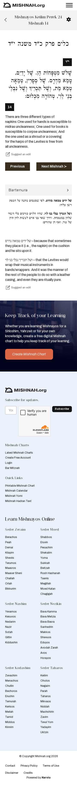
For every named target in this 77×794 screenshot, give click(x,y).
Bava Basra (47, 621)
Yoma (44, 557)
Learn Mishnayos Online (30, 519)
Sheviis (9, 557)
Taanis (44, 578)
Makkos (45, 632)
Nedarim (10, 621)
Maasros (10, 567)
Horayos (45, 658)
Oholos (45, 680)
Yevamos (11, 611)
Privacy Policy (29, 765)
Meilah (9, 711)
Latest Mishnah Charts (19, 452)
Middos (10, 722)
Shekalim (46, 552)
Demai (9, 547)
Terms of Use (51, 765)
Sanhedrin (46, 626)
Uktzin (44, 732)
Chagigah (46, 593)
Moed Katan (47, 588)
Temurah (10, 701)
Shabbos (46, 537)
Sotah (9, 632)
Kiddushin (11, 642)
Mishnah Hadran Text (18, 501)
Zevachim (11, 675)
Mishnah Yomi (13, 495)
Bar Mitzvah (12, 468)
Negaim (45, 685)
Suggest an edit (21, 154)
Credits (28, 772)
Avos (43, 652)
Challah (10, 578)
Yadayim (45, 727)
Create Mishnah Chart (29, 354)
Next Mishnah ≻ (54, 166)
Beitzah (45, 567)
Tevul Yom (46, 722)
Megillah (45, 583)
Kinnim (9, 727)
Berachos (11, 537)
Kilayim (9, 552)
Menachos (11, 680)
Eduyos (45, 642)
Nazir (8, 626)
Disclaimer (11, 772)
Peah (8, 542)
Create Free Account (18, 457)
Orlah (8, 583)
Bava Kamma (48, 611)
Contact (10, 765)
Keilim (44, 675)
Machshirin (47, 711)
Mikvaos (45, 701)
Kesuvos (10, 616)
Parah (43, 691)
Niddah (44, 706)
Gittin (8, 637)
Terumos (10, 563)
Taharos (45, 696)
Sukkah (45, 563)
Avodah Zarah (49, 647)
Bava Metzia (48, 616)
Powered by (38, 777)
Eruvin (44, 542)
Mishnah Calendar (16, 490)
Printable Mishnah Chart (20, 485)
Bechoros (11, 691)
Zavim (44, 716)
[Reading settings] (68, 19)
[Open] (69, 5)
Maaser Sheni (13, 573)
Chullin (9, 685)
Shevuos (45, 637)
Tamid (9, 716)
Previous (17, 166)
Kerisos (10, 706)
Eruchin (9, 696)
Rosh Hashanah (50, 573)
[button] (38, 190)
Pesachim (46, 547)
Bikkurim (10, 588)
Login (8, 462)
